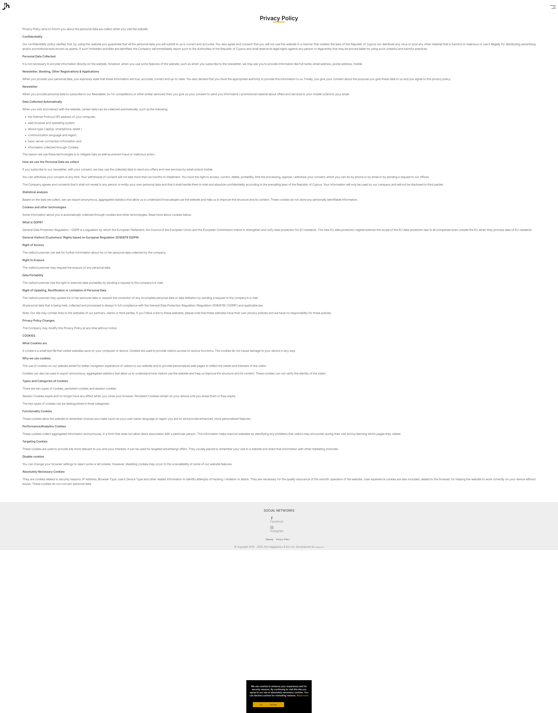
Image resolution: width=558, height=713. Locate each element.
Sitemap (269, 539)
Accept (264, 703)
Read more (302, 695)
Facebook (277, 521)
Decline (294, 703)
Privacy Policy (286, 539)
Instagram (277, 531)
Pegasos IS (319, 547)
